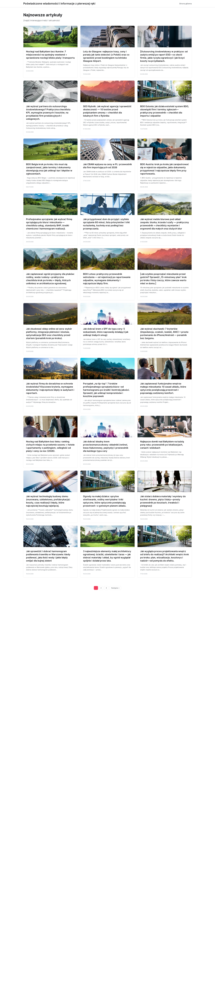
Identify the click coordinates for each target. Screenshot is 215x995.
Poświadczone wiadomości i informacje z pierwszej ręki (59, 3)
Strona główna (185, 3)
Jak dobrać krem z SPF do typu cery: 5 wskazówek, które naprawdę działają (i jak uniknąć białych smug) (105, 331)
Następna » (115, 588)
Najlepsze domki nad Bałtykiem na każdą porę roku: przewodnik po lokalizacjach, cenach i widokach (162, 444)
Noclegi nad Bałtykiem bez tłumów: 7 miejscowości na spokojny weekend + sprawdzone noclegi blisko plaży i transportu (50, 54)
